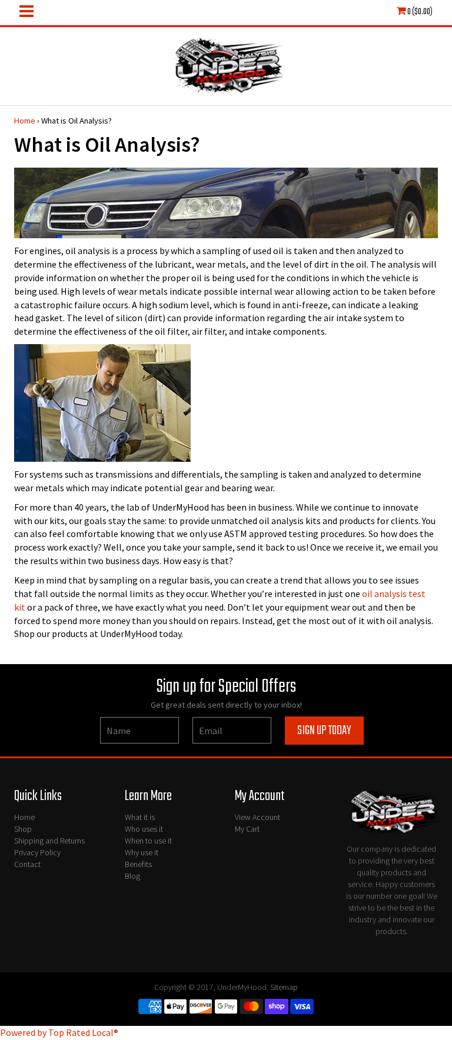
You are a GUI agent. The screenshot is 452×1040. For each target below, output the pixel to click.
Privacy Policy (37, 852)
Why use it (141, 852)
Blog (132, 876)
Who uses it (144, 829)
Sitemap (284, 987)
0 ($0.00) (419, 12)
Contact (27, 864)
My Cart (247, 829)
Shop (23, 829)
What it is (140, 817)
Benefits (138, 864)
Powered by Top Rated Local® (59, 1032)
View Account (257, 817)
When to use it (148, 840)
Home (24, 120)
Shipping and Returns (49, 840)
